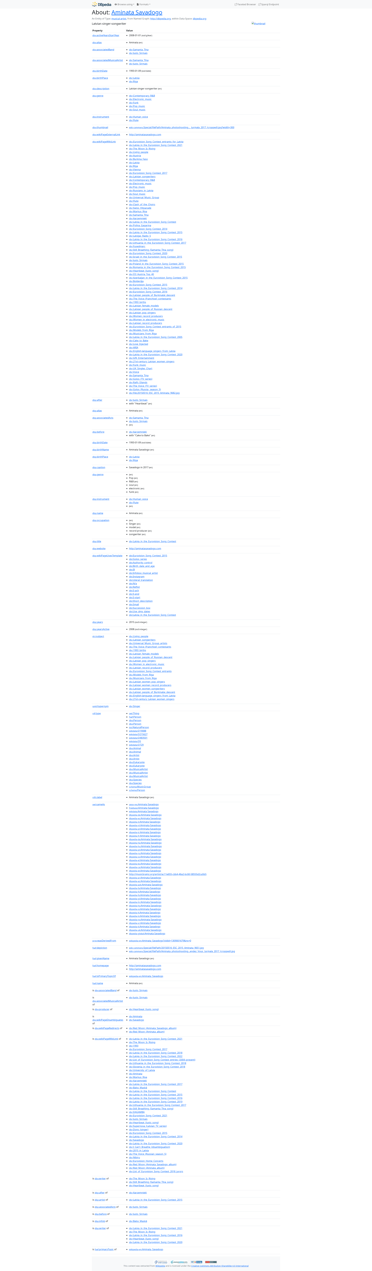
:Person (135, 716)
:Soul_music (137, 109)
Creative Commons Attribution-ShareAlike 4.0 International (220, 1265)
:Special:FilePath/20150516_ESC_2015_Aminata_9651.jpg (166, 947)
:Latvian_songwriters (142, 176)
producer (102, 1009)
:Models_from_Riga (141, 330)
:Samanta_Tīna (139, 49)
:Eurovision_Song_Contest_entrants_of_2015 (155, 326)
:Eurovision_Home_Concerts (146, 1161)
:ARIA (133, 347)
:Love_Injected (138, 344)
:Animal (135, 748)
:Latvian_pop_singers (142, 312)
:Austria (135, 155)
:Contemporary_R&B (142, 95)
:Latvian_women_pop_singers (147, 681)
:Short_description (141, 601)
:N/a (133, 583)
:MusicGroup (140, 786)
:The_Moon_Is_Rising (142, 148)
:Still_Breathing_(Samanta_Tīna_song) (151, 249)
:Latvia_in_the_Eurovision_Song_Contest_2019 (155, 1101)
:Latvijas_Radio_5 (140, 235)
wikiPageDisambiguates (107, 1019)
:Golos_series (138, 559)
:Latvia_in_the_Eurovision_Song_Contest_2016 (155, 239)
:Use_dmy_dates (139, 611)
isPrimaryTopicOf (104, 976)
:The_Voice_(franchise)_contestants (150, 298)
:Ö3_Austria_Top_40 (141, 274)
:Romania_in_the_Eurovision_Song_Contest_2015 (157, 267)
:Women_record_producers (146, 316)
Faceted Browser (246, 4)
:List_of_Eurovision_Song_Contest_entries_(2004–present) (162, 1059)
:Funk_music (137, 365)
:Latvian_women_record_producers (150, 685)
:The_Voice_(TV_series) (143, 386)
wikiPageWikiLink (104, 141)
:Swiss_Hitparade (140, 208)
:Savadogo (136, 1019)
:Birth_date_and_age (142, 566)
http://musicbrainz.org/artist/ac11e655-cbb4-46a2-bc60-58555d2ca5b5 (167, 874)
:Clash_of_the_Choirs (142, 204)
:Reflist (134, 587)
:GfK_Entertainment (141, 358)
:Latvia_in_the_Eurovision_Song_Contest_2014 (155, 288)
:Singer (134, 706)
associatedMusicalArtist (107, 60)
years (97, 622)
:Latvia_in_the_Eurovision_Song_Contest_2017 (155, 1084)
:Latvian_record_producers (145, 323)
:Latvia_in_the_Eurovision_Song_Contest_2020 (155, 354)
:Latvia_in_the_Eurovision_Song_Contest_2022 (155, 1056)
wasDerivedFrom (104, 940)
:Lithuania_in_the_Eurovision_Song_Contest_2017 (157, 242)
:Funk (133, 102)
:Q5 (135, 741)
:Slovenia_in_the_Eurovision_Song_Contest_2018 (157, 1066)
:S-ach (134, 590)
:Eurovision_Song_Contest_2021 (148, 1115)
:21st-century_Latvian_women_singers (151, 361)
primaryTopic (104, 1249)
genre (97, 95)
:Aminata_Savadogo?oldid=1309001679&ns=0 (160, 940)
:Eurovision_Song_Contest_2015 (148, 284)
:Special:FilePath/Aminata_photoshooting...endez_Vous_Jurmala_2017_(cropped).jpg (182, 951)
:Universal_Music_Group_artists (148, 643)
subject (98, 636)
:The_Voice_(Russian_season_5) (147, 1154)
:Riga (133, 81)
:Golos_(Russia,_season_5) (145, 389)
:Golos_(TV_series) (140, 379)
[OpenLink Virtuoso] (160, 1261)
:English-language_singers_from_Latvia (152, 351)
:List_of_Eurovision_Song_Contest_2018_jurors (156, 1171)
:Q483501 (138, 737)
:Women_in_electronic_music (146, 319)
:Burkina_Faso (138, 159)
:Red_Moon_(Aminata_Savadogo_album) (152, 1028)
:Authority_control (140, 562)
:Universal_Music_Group (144, 197)
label (97, 797)
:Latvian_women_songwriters (147, 688)
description (100, 88)
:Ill (132, 569)
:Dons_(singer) (138, 1129)
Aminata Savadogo (136, 12)
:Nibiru (134, 1157)
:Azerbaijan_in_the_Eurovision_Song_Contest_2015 (158, 277)
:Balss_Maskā (138, 1087)
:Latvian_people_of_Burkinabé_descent (152, 295)
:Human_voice (138, 116)
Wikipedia (160, 1265)
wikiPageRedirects (107, 1028)
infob (100, 1221)
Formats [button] (144, 4)
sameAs (98, 804)
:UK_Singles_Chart (140, 368)
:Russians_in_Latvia (141, 190)
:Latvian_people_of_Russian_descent (150, 309)
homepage (100, 965)
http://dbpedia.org (160, 18)
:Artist (134, 755)
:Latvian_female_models (144, 305)
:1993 (133, 1045)
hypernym (100, 706)
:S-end (134, 594)
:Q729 (136, 744)
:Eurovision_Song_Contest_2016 (148, 291)
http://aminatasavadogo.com (145, 134)
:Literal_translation (141, 580)
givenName (100, 958)
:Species (135, 779)
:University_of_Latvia (142, 1070)
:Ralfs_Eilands (138, 382)
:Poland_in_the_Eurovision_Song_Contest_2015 (156, 263)
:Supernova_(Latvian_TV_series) (148, 1126)
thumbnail (100, 127)
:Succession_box (139, 608)
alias (97, 42)
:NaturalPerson (139, 727)
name (97, 513)
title (96, 541)
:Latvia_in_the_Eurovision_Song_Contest (152, 221)
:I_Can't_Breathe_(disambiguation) (149, 1147)
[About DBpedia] (101, 4)
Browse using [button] (125, 4)
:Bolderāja (136, 281)
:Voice (134, 372)
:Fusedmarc (137, 246)
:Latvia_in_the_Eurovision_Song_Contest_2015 (155, 232)
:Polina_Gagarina (140, 225)
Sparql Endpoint (270, 4)
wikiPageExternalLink (106, 134)
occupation (100, 520)
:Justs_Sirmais (138, 53)
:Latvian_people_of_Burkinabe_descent (152, 692)
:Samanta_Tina (139, 375)
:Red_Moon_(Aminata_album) (146, 1031)
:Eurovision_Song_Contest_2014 (148, 228)
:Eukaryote (137, 762)
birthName (100, 449)
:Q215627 (138, 734)
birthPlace (100, 78)
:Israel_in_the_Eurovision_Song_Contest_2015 (155, 256)
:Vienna (135, 169)
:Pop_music (137, 106)
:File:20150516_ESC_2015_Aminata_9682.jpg (154, 392)
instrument (100, 116)
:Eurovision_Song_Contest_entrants (150, 671)
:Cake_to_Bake (138, 340)
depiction (99, 947)
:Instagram (136, 576)
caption (98, 467)
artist (100, 1199)
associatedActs (102, 417)
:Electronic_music (140, 99)
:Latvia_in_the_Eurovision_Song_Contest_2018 (155, 1052)
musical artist (118, 18)
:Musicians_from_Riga (143, 333)
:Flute (133, 120)
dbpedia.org (199, 18)
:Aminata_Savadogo (146, 976)
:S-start (134, 597)
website (98, 548)
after (97, 400)
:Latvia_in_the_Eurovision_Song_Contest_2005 (155, 337)
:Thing (134, 713)
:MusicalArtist (138, 769)
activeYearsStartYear (105, 35)
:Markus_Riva (138, 211)
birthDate (99, 70)
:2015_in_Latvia (139, 1150)
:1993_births (137, 302)
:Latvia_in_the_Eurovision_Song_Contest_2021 (155, 145)
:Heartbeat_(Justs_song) (144, 270)
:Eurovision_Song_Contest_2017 (148, 173)
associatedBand (103, 49)
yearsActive (100, 629)
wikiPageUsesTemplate (107, 555)
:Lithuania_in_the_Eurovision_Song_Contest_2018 (157, 1063)
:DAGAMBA (137, 1112)
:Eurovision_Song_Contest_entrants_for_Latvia (156, 141)
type (96, 713)
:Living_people (138, 152)
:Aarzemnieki (138, 218)
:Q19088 (137, 730)
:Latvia (134, 78)
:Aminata (135, 1016)
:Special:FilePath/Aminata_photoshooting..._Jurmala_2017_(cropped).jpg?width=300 (181, 127)
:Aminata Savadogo (144, 804)
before (98, 431)
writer (100, 1178)
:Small (134, 604)
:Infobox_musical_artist (143, 573)
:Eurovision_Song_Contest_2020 (148, 253)
